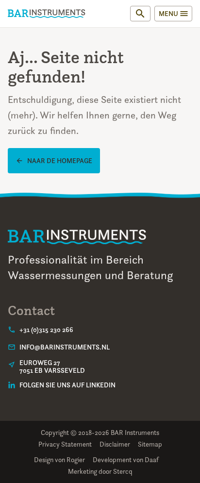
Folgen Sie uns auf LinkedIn (67, 385)
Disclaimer (115, 444)
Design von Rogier (59, 459)
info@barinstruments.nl (64, 347)
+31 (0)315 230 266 (46, 329)
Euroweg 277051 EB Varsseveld (52, 366)
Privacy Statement (65, 444)
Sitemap (150, 444)
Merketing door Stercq (100, 471)
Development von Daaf (126, 459)
